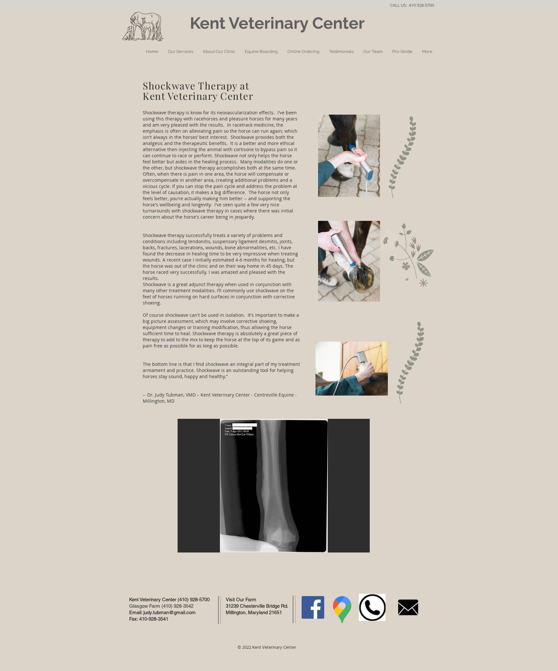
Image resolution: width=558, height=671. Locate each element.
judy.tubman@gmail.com (169, 612)
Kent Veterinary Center (279, 23)
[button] (274, 485)
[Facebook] (313, 607)
